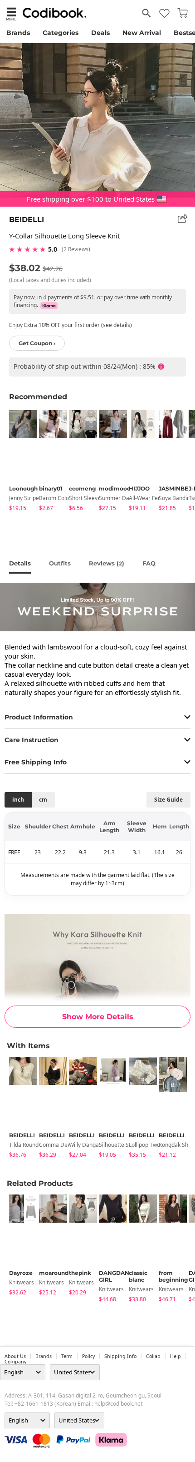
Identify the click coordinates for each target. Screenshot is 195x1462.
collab (153, 1356)
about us (15, 1356)
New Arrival (141, 33)
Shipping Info (120, 1356)
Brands (18, 33)
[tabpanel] (19, 462)
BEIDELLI (26, 219)
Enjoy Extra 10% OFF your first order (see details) (70, 325)
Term (67, 1356)
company (15, 1361)
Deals (100, 33)
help (175, 1356)
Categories (60, 33)
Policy (88, 1356)
